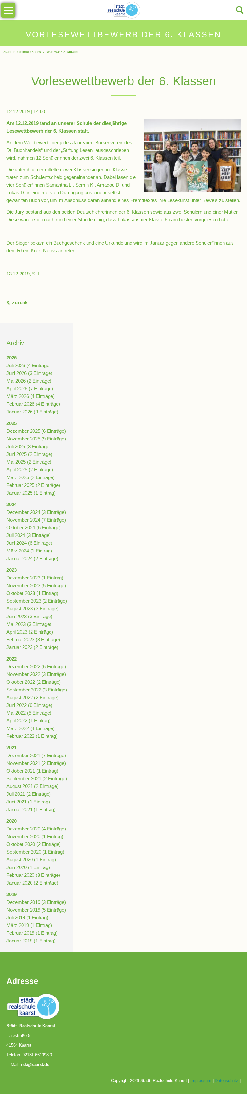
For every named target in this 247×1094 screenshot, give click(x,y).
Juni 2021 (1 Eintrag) (28, 801)
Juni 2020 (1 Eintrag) (28, 867)
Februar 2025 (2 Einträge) (33, 485)
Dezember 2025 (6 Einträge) (36, 431)
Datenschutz (226, 1080)
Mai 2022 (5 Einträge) (28, 713)
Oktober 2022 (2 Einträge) (33, 682)
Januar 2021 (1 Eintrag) (31, 809)
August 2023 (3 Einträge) (32, 608)
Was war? (54, 52)
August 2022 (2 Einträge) (32, 697)
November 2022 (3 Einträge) (36, 674)
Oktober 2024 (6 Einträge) (33, 527)
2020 (11, 821)
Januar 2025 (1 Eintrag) (31, 493)
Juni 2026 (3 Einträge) (29, 373)
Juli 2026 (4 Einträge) (28, 365)
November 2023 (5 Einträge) (36, 585)
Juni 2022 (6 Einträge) (29, 705)
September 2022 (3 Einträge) (36, 689)
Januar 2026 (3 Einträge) (32, 411)
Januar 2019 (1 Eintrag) (31, 940)
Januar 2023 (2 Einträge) (32, 647)
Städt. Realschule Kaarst (22, 52)
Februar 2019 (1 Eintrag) (32, 933)
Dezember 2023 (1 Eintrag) (34, 577)
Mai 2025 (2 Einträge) (28, 462)
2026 (11, 357)
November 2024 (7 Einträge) (36, 520)
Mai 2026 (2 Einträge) (28, 381)
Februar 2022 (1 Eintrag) (32, 736)
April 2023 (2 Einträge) (29, 632)
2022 (11, 659)
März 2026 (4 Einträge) (30, 396)
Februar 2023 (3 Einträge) (33, 639)
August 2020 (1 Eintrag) (31, 859)
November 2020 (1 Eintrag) (34, 836)
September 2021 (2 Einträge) (36, 778)
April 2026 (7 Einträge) (29, 388)
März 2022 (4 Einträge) (30, 728)
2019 (11, 894)
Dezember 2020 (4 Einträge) (36, 828)
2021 (11, 747)
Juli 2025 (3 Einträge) (28, 446)
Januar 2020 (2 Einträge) (32, 882)
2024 (11, 504)
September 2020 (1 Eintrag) (35, 852)
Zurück (20, 302)
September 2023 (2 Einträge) (36, 601)
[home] (124, 9)
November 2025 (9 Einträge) (36, 438)
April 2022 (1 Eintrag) (28, 720)
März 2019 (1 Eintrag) (29, 925)
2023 (11, 570)
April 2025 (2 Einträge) (29, 469)
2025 (11, 423)
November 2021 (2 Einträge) (36, 763)
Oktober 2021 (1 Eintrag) (32, 771)
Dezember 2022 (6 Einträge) (36, 666)
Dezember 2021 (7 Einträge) (36, 755)
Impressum (200, 1080)
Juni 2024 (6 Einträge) (29, 543)
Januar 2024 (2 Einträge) (32, 558)
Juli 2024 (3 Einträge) (28, 535)
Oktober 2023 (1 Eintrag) (32, 593)
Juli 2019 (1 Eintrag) (27, 917)
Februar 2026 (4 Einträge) (33, 404)
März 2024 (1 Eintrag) (29, 550)
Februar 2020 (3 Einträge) (33, 875)
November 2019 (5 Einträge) (36, 910)
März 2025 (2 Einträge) (30, 477)
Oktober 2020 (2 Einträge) (33, 844)
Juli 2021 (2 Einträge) (28, 794)
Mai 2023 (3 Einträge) (28, 624)
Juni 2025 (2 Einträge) (29, 454)
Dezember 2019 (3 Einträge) (36, 902)
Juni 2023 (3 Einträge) (29, 616)
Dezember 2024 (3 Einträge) (36, 512)
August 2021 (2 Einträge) (32, 786)
